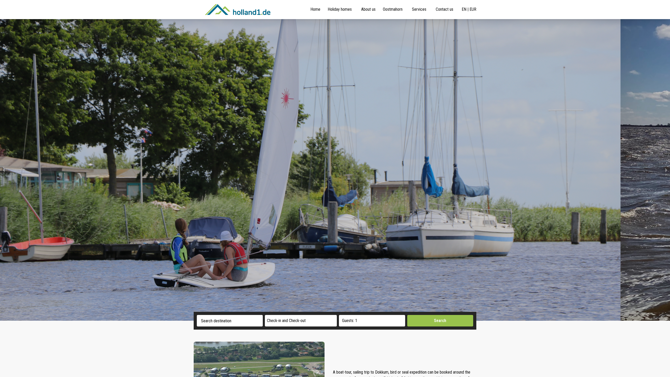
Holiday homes (340, 9)
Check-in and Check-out (286, 320)
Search (440, 320)
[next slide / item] (666, 170)
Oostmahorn (393, 9)
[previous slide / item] (3, 170)
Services (419, 9)
